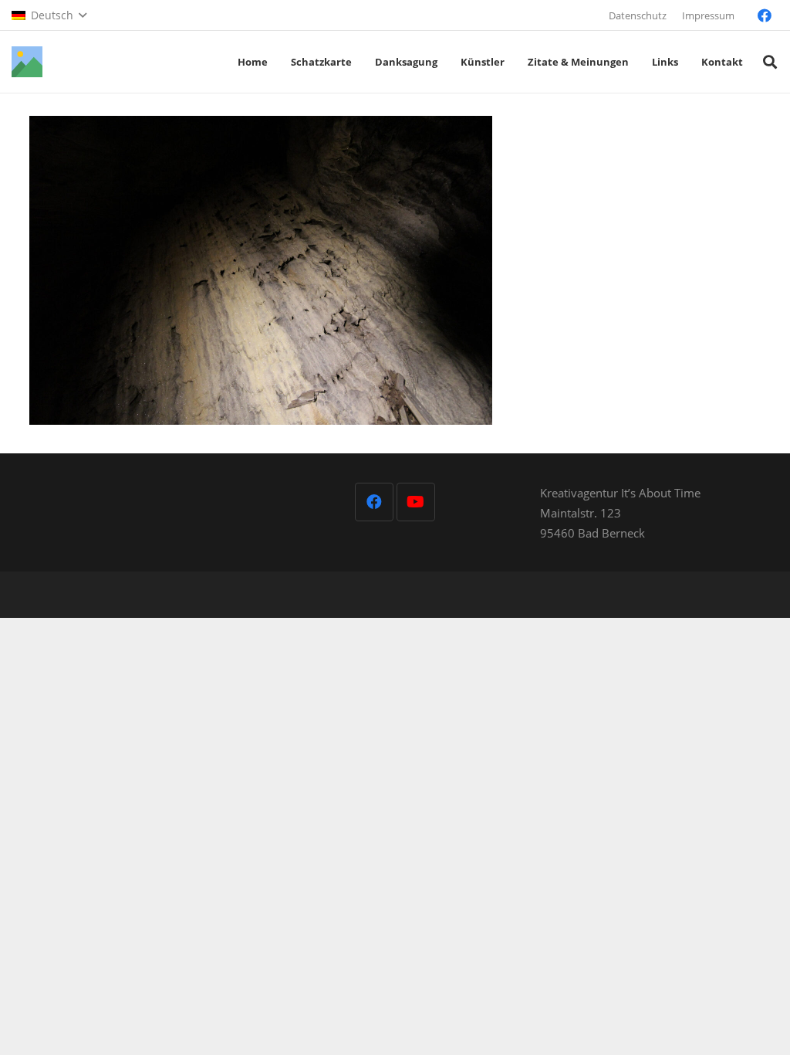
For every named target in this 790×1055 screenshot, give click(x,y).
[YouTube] (416, 502)
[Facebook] (764, 15)
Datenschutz (638, 15)
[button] (49, 15)
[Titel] (27, 61)
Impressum (708, 15)
